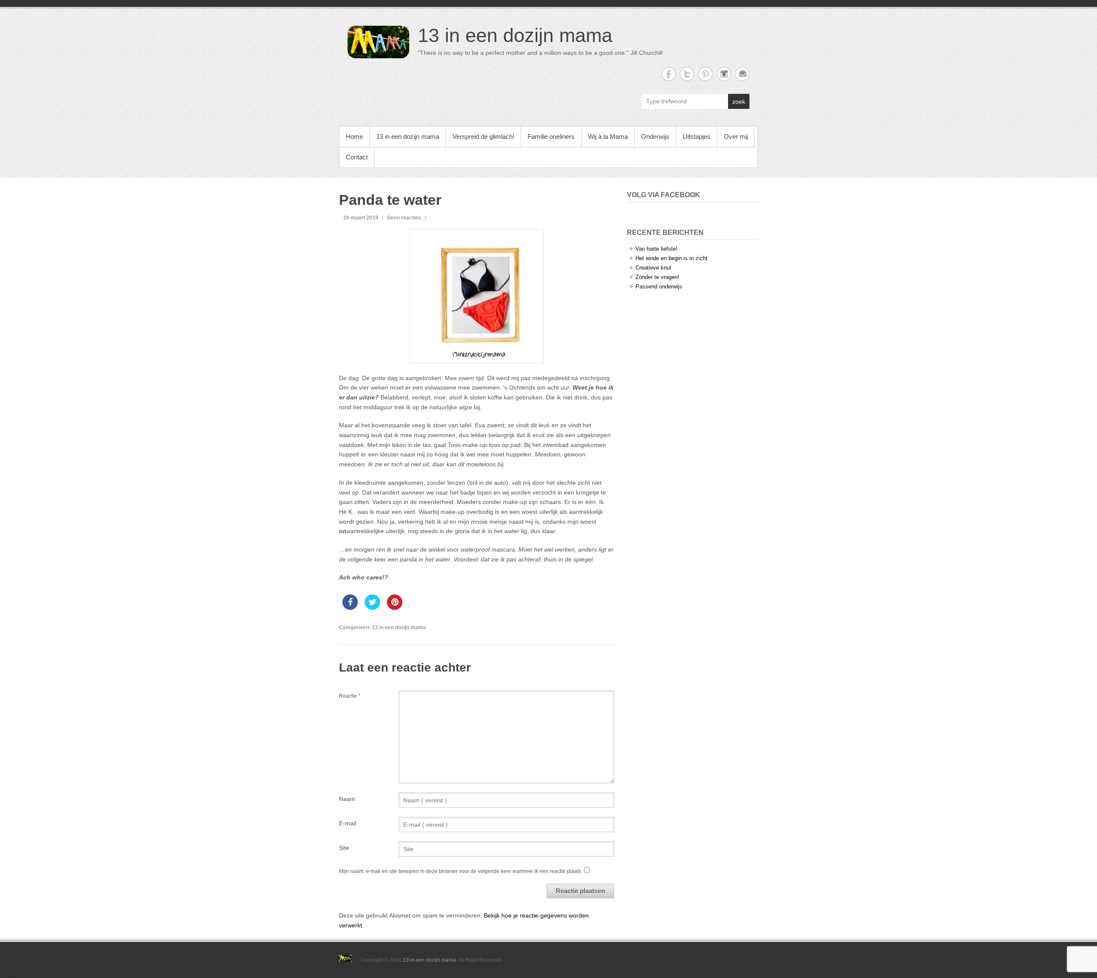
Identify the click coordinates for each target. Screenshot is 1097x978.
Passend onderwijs (658, 286)
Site (344, 847)
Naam (347, 798)
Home (354, 136)
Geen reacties (404, 218)
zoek (738, 101)
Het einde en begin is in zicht (671, 258)
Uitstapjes (696, 136)
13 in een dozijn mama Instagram (724, 74)
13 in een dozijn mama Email (742, 74)
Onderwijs (655, 136)
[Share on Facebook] (350, 607)
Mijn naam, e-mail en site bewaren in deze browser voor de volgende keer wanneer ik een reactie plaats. (460, 871)
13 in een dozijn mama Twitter (687, 74)
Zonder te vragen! (657, 277)
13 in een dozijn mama (515, 35)
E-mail (347, 823)
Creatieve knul (653, 267)
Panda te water (390, 200)
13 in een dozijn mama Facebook (669, 74)
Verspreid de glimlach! (483, 136)
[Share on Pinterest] (394, 607)
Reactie (349, 696)
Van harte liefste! (656, 249)
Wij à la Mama (608, 136)
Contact (357, 157)
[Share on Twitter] (372, 607)
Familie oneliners (551, 136)
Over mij (736, 136)
